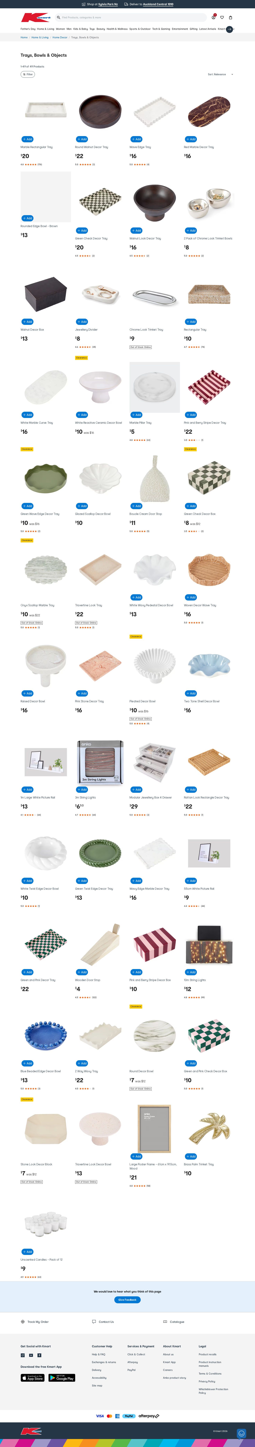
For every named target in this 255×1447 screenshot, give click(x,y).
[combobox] (131, 17)
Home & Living (45, 28)
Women (60, 28)
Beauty (101, 28)
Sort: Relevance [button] (217, 74)
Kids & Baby (80, 28)
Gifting (194, 28)
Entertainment (180, 28)
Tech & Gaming (161, 28)
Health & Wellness (117, 28)
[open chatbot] (241, 1434)
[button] (230, 17)
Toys (92, 28)
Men (69, 28)
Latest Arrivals (207, 28)
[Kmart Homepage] (36, 17)
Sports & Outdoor (140, 28)
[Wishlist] (222, 17)
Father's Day (28, 28)
